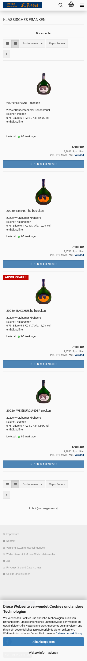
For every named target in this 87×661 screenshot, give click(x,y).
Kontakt (10, 540)
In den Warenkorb (43, 164)
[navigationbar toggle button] (81, 5)
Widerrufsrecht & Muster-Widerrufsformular (30, 554)
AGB (8, 561)
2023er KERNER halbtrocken (25, 210)
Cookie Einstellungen (18, 573)
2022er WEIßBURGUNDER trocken (28, 410)
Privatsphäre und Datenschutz (23, 567)
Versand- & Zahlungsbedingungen (25, 547)
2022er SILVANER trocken (23, 103)
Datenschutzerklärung (69, 633)
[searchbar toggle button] (60, 5)
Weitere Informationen (43, 652)
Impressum (12, 534)
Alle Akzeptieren (44, 641)
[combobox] (32, 44)
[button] (7, 44)
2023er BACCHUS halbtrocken (26, 310)
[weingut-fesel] (21, 5)
